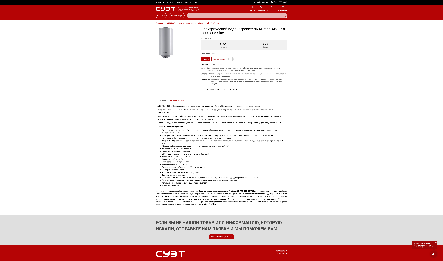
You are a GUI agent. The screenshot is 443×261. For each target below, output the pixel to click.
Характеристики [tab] (177, 100)
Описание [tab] (162, 100)
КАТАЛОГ (161, 16)
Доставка (198, 2)
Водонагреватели (186, 23)
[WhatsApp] (236, 89)
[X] (230, 89)
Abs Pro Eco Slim (214, 23)
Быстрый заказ (219, 59)
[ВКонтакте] (224, 89)
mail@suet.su (262, 2)
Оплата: (204, 74)
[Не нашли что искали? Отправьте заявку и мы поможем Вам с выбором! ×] (433, 254)
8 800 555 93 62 (280, 2)
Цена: (203, 68)
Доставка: (205, 80)
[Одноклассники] (227, 89)
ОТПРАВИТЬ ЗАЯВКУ (221, 237)
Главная (159, 23)
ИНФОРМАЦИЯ (177, 16)
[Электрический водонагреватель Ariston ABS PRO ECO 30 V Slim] (176, 43)
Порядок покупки (174, 2)
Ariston (200, 23)
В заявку (205, 59)
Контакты (160, 2)
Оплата (188, 2)
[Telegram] (233, 89)
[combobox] (237, 15)
